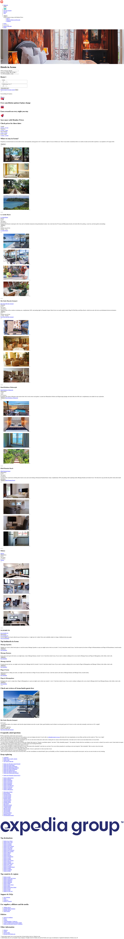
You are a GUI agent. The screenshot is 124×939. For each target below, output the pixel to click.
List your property (7, 10)
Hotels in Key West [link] (7, 864)
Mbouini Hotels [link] (7, 809)
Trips (4, 13)
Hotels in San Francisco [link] (8, 850)
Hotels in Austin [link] (7, 858)
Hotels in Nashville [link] (7, 848)
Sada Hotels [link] (6, 803)
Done (17, 89)
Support (5, 11)
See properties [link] (4, 650)
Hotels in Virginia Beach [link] (9, 867)
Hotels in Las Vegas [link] (7, 841)
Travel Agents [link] (6, 911)
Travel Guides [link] (6, 932)
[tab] (6, 757)
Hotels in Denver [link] (7, 855)
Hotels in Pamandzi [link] (7, 780)
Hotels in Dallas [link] (7, 871)
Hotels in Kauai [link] (7, 888)
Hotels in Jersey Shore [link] (8, 884)
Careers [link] (5, 931)
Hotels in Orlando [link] (7, 845)
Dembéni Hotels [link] (7, 802)
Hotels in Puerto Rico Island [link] (9, 887)
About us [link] (5, 930)
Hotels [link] (4, 23)
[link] (18, 21)
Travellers (3, 73)
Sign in (5, 15)
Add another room (5, 88)
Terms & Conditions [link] (8, 917)
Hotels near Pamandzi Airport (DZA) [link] (11, 775)
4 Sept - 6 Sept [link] (4, 133)
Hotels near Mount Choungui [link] (10, 771)
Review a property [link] (7, 901)
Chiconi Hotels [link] (6, 810)
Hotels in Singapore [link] (7, 879)
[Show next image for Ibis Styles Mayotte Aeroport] (2, 298)
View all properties (5, 638)
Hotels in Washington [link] (8, 856)
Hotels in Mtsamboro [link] (8, 789)
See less (3, 225)
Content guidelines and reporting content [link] (12, 922)
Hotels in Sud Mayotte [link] (8, 785)
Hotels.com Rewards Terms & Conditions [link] (12, 924)
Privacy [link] (5, 918)
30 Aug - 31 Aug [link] (4, 127)
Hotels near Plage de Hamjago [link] (10, 766)
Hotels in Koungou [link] (7, 783)
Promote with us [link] (7, 910)
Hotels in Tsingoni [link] (7, 788)
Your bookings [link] (6, 897)
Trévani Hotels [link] (6, 811)
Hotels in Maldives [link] (7, 881)
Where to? (3, 70)
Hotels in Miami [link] (7, 852)
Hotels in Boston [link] (7, 861)
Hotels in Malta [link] (6, 883)
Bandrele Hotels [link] (7, 798)
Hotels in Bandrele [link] (7, 784)
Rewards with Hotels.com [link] (9, 934)
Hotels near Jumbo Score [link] (9, 770)
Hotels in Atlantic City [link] (8, 863)
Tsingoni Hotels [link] (7, 801)
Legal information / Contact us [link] (10, 921)
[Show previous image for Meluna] (1, 548)
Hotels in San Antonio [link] (8, 860)
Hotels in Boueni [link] (7, 779)
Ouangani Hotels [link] (7, 806)
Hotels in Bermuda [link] (7, 882)
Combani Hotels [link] (7, 807)
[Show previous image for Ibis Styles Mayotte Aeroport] (1, 298)
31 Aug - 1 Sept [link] (4, 130)
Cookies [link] (5, 920)
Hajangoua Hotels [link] (7, 812)
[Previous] (1, 685)
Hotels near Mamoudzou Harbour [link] (11, 767)
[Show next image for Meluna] (2, 548)
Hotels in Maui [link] (6, 886)
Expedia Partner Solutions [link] (9, 908)
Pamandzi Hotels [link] (7, 794)
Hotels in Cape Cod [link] (7, 891)
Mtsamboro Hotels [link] (7, 805)
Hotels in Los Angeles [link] (8, 851)
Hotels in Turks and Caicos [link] (9, 878)
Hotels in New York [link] (7, 842)
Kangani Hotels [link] (7, 814)
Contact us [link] (5, 900)
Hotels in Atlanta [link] (7, 859)
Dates (2, 72)
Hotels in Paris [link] (6, 854)
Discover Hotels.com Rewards (13, 19)
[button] (62, 754)
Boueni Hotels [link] (6, 793)
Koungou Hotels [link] (7, 797)
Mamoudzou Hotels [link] (7, 792)
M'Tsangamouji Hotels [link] (8, 815)
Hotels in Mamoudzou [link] (8, 777)
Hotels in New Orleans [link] (8, 846)
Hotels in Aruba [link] (7, 877)
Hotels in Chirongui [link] (7, 787)
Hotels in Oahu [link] (6, 890)
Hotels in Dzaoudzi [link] (7, 781)
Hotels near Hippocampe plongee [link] (11, 773)
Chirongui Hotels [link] (7, 799)
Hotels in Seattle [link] (7, 868)
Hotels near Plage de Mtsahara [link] (10, 769)
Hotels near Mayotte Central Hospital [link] (11, 763)
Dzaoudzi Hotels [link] (7, 796)
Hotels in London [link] (7, 865)
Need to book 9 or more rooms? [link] (8, 89)
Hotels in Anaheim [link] (7, 869)
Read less (3, 144)
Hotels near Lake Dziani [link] (8, 765)
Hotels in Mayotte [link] (7, 26)
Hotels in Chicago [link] (7, 843)
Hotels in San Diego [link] (8, 847)
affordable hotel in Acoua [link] (54, 737)
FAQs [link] (4, 898)
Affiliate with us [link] (7, 907)
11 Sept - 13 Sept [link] (4, 135)
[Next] (2, 685)
